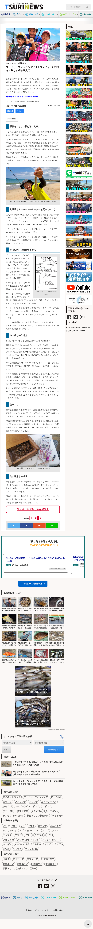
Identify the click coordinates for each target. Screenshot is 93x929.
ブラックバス (31, 849)
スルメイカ (55, 825)
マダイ (14, 825)
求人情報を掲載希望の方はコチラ (43, 545)
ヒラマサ (42, 825)
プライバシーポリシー (42, 910)
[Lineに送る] (52, 525)
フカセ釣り (8, 811)
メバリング (20, 801)
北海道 (6, 859)
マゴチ (26, 844)
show (14, 119)
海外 (33, 868)
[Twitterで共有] (14, 525)
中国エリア (51, 864)
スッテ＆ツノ (52, 811)
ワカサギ (36, 844)
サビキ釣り (57, 815)
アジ (5, 825)
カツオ (6, 849)
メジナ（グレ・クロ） (28, 839)
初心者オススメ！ (11, 797)
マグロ (59, 844)
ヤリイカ (48, 844)
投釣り (20, 111)
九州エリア (22, 868)
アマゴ (18, 835)
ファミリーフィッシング (36, 797)
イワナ (28, 835)
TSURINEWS (45, 915)
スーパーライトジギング (27, 806)
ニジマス (7, 835)
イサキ (31, 825)
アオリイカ (8, 839)
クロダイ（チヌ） (51, 839)
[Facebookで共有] (26, 525)
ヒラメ (50, 835)
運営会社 (29, 910)
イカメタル (36, 811)
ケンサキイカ (9, 830)
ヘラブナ (17, 849)
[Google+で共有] (39, 525)
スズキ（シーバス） (29, 830)
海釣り (10, 111)
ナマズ (45, 830)
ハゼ (17, 844)
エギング (7, 801)
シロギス (7, 844)
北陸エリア (8, 864)
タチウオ (39, 835)
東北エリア (18, 859)
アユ (54, 830)
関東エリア (32, 859)
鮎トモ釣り (56, 797)
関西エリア (36, 864)
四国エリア (8, 868)
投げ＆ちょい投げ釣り (38, 815)
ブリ (22, 825)
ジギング (46, 806)
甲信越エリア (47, 859)
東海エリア (22, 864)
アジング (33, 801)
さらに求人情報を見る (33, 583)
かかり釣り (18, 815)
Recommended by (53, 729)
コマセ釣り (22, 811)
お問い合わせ (58, 910)
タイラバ (7, 806)
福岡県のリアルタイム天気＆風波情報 (22, 96)
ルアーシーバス (48, 801)
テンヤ (6, 815)
